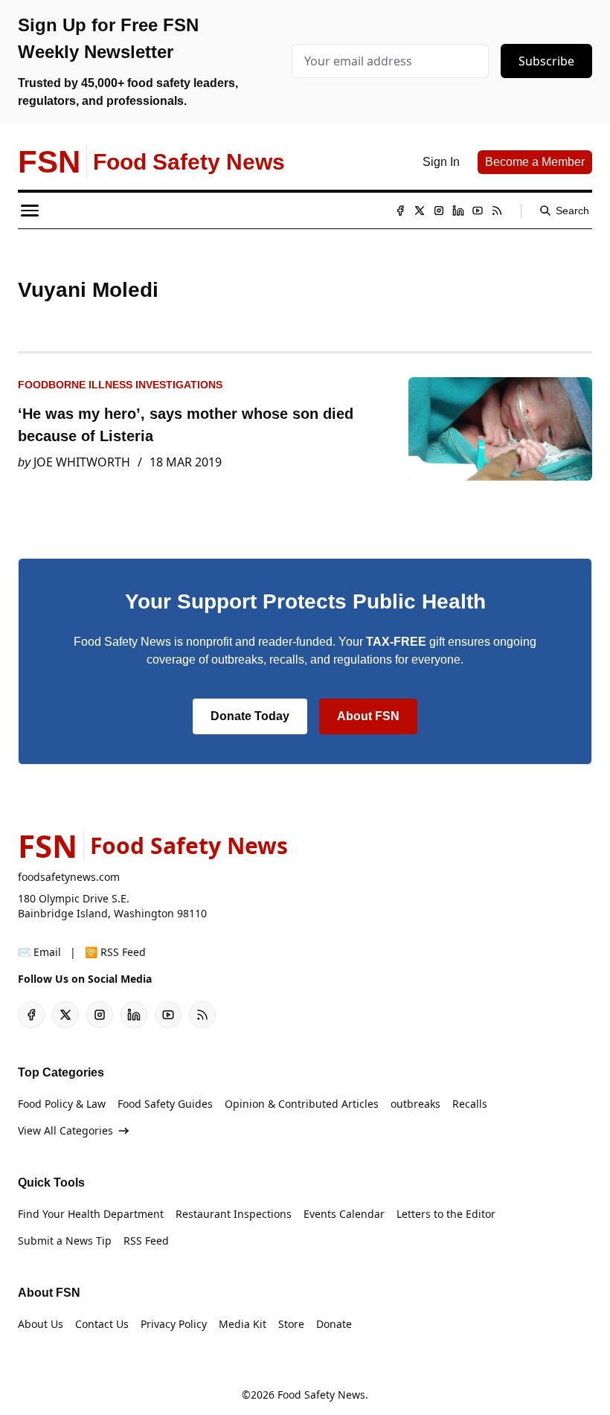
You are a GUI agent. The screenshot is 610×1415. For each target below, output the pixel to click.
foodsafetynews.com (69, 877)
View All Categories (65, 1130)
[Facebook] (400, 210)
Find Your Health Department (91, 1214)
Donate (334, 1324)
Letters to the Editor (445, 1214)
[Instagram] (439, 210)
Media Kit (242, 1324)
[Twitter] (420, 210)
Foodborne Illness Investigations (120, 385)
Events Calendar (344, 1214)
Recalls (469, 1104)
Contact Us (102, 1324)
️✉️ (39, 952)
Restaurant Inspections (234, 1214)
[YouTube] (478, 210)
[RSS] (497, 210)
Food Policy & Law (62, 1104)
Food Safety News (321, 1394)
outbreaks (415, 1104)
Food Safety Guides (165, 1104)
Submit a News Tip (65, 1240)
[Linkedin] (458, 210)
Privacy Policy (174, 1324)
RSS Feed (146, 1240)
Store (291, 1324)
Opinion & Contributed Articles (302, 1104)
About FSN (368, 716)
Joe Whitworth (81, 462)
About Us (40, 1324)
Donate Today (250, 716)
